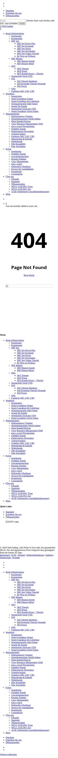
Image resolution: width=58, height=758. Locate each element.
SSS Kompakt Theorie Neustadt (31, 390)
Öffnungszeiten (18, 491)
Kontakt (16, 557)
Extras (8, 456)
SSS (13, 385)
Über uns (10, 483)
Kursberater (16, 343)
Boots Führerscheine (15, 340)
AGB (13, 555)
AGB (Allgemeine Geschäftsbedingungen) (30, 498)
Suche (22, 24)
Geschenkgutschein (20, 463)
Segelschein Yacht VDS (22, 383)
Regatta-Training (18, 466)
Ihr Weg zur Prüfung (26, 363)
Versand (21, 555)
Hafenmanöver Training (22, 423)
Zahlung (49, 555)
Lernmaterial (17, 481)
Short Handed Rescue (21, 428)
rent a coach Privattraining (22, 433)
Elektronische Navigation (22, 438)
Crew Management (19, 468)
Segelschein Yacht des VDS (23, 415)
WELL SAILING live (21, 496)
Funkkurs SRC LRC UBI (22, 398)
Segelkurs (10, 400)
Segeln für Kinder (19, 413)
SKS (13, 373)
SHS (13, 395)
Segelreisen (16, 458)
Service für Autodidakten (22, 476)
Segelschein (16, 403)
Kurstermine (16, 345)
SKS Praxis (22, 378)
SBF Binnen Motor (25, 370)
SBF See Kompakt (25, 353)
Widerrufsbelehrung (35, 555)
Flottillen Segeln (18, 435)
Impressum (5, 555)
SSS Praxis (22, 393)
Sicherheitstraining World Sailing (26, 425)
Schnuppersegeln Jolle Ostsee (24, 410)
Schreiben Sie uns (14, 514)
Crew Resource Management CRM (27, 430)
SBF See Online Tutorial (28, 360)
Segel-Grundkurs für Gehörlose (25, 408)
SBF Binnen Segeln (26, 368)
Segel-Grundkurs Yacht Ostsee (24, 418)
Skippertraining (12, 420)
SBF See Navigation (26, 358)
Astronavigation (18, 440)
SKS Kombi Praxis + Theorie (30, 380)
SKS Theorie (23, 375)
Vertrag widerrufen (8, 754)
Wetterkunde (17, 448)
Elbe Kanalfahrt (18, 451)
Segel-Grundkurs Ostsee (22, 405)
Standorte (15, 488)
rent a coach (16, 471)
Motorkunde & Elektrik (21, 446)
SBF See (15, 348)
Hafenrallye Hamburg (21, 473)
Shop (8, 501)
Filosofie (15, 486)
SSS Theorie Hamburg (27, 388)
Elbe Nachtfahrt (18, 453)
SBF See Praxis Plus (26, 350)
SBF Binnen (16, 365)
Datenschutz (5, 557)
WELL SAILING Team (22, 493)
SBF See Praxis (24, 355)
